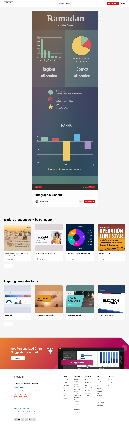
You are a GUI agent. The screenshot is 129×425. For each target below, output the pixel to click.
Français (36, 412)
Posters (65, 398)
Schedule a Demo (99, 399)
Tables (64, 393)
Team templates (76, 400)
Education (88, 393)
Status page (100, 405)
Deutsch (20, 412)
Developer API (100, 402)
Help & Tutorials (99, 380)
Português (26, 412)
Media (87, 380)
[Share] (100, 16)
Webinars (99, 391)
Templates (76, 412)
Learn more (18, 358)
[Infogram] (7, 3)
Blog (109, 385)
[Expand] (100, 12)
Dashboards (66, 385)
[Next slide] (10, 266)
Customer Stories (99, 385)
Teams (87, 395)
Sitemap (99, 407)
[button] (77, 58)
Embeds (76, 384)
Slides (64, 395)
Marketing (88, 382)
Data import (77, 404)
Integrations (77, 409)
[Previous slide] (6, 266)
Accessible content (77, 390)
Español (31, 412)
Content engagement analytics (77, 395)
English (15, 412)
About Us (110, 380)
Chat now (26, 408)
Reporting (87, 385)
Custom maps (77, 407)
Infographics (66, 380)
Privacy (21, 387)
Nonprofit (87, 390)
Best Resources (99, 394)
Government (88, 387)
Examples (99, 388)
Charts (64, 390)
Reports (65, 382)
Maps (64, 387)
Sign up (123, 3)
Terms (16, 387)
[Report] (100, 21)
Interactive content (76, 380)
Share (39, 187)
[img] (42, 48)
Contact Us (17, 408)
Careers (110, 382)
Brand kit (76, 387)
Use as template (113, 3)
